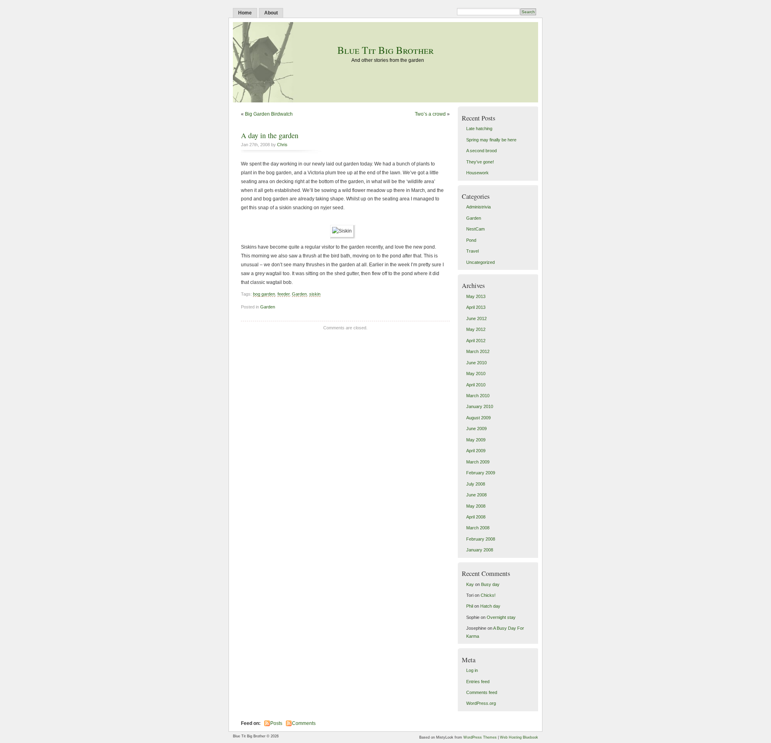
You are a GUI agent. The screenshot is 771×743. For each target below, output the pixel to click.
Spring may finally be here (491, 139)
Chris (282, 144)
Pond (471, 240)
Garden (299, 294)
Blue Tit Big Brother (385, 50)
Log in (472, 670)
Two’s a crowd (430, 114)
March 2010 (478, 395)
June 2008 (476, 494)
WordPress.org (481, 703)
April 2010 (475, 384)
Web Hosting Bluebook (519, 737)
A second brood (481, 150)
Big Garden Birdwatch (269, 114)
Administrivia (478, 206)
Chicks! (488, 595)
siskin (314, 294)
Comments (304, 723)
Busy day (490, 584)
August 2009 (478, 417)
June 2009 (476, 428)
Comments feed (481, 692)
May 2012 (475, 329)
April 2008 (475, 516)
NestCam (475, 229)
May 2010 (475, 373)
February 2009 (480, 472)
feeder (283, 294)
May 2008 (475, 506)
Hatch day (490, 606)
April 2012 (475, 340)
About (271, 13)
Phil (469, 606)
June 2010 (476, 362)
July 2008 (475, 484)
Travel (472, 251)
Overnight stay (501, 617)
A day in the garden (269, 135)
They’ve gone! (480, 161)
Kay (470, 584)
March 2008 (478, 527)
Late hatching (479, 128)
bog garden (264, 294)
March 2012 (478, 351)
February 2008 (480, 539)
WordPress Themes (480, 737)
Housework (477, 172)
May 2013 (475, 296)
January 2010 (479, 406)
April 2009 (475, 450)
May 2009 (475, 439)
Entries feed (478, 681)
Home (245, 13)
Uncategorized (480, 262)
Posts (276, 723)
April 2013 (475, 307)
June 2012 (476, 318)
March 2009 (478, 461)
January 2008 (479, 549)
